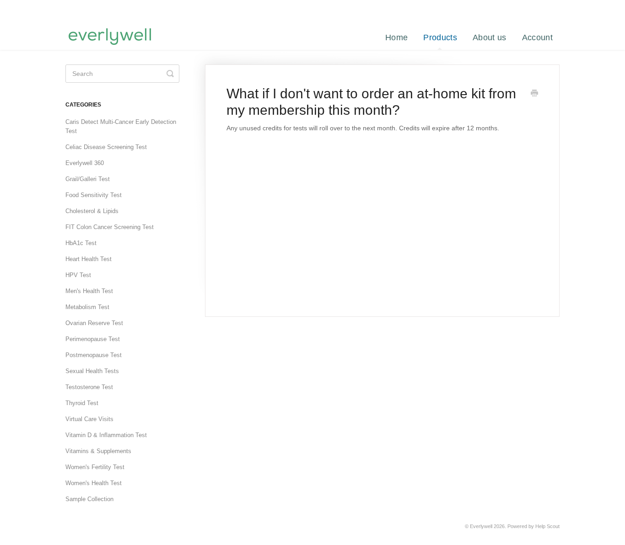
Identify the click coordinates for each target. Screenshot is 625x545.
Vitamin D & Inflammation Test (106, 435)
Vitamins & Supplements (98, 451)
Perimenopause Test (92, 339)
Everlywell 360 (84, 163)
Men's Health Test (89, 291)
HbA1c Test (81, 243)
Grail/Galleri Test (87, 179)
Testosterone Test (89, 387)
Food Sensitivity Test (93, 195)
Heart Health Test (88, 259)
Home (396, 37)
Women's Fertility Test (94, 467)
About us (489, 37)
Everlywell (481, 526)
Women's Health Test (93, 483)
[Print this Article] (534, 94)
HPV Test (78, 275)
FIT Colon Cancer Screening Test (109, 227)
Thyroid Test (81, 403)
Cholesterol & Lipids (92, 211)
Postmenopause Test (93, 355)
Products (440, 37)
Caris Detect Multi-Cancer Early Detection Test (120, 126)
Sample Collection (89, 499)
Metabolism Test (87, 307)
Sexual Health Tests (92, 371)
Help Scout (547, 526)
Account (537, 37)
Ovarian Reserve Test (94, 323)
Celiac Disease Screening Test (106, 147)
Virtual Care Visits (89, 419)
